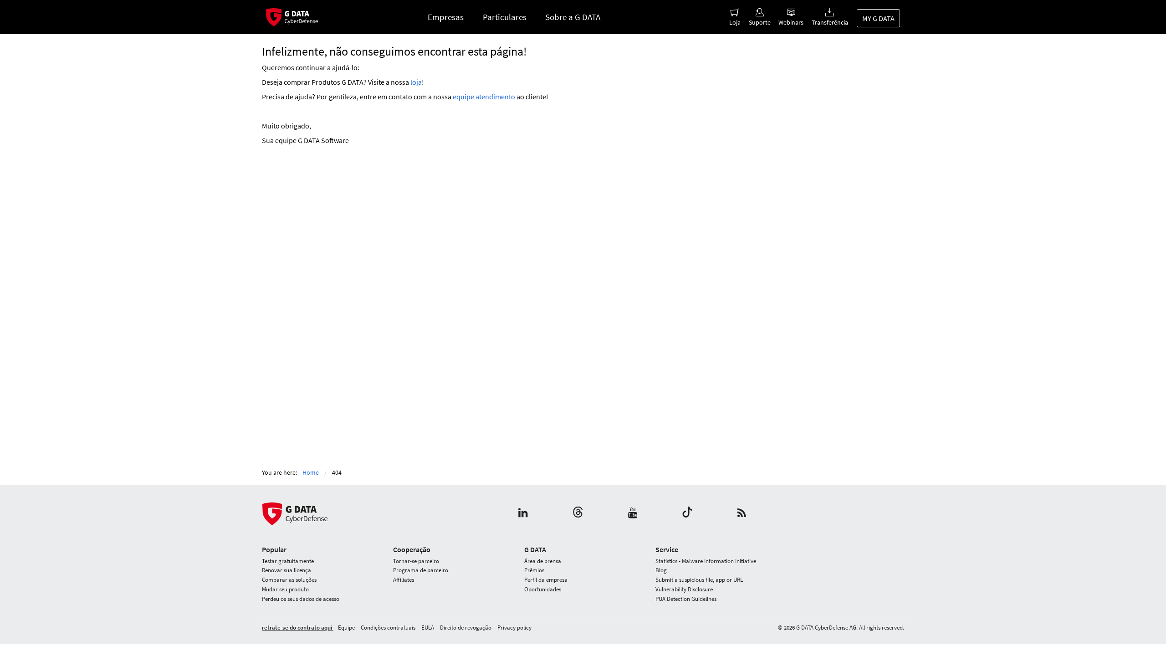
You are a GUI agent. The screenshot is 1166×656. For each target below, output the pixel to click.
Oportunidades (542, 589)
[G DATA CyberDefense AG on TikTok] (687, 514)
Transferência (830, 22)
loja (416, 82)
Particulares (505, 16)
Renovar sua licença (286, 570)
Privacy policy (514, 627)
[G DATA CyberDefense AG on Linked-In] (523, 514)
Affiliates (403, 580)
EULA (428, 627)
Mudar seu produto (285, 589)
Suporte (759, 22)
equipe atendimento (484, 96)
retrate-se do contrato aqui (297, 627)
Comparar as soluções (289, 580)
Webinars (790, 22)
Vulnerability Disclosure (684, 589)
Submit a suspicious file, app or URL (699, 580)
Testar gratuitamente (288, 561)
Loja (735, 22)
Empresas (446, 16)
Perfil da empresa (546, 580)
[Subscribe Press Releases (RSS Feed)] (741, 514)
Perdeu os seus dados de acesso (300, 599)
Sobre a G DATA (572, 16)
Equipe (347, 627)
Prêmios (534, 570)
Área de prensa (542, 561)
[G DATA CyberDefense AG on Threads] (578, 514)
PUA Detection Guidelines (685, 599)
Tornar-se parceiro (416, 561)
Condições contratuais (389, 627)
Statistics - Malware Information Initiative (705, 561)
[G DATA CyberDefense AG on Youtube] (633, 514)
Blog (661, 570)
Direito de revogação (466, 627)
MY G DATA (878, 18)
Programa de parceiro (420, 570)
